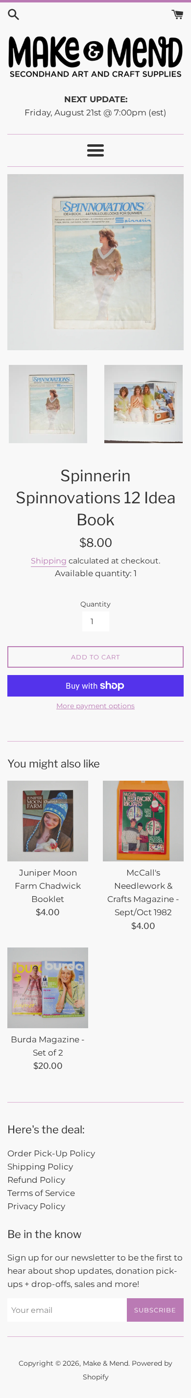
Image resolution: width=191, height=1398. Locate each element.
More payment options (95, 705)
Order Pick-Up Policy (51, 1153)
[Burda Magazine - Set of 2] (47, 987)
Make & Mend (105, 1363)
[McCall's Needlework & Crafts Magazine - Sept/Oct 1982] (143, 821)
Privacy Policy (36, 1206)
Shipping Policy (40, 1167)
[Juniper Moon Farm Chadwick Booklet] (47, 821)
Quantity (95, 604)
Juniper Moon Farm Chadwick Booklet (48, 886)
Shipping (49, 560)
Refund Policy (36, 1180)
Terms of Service (41, 1193)
